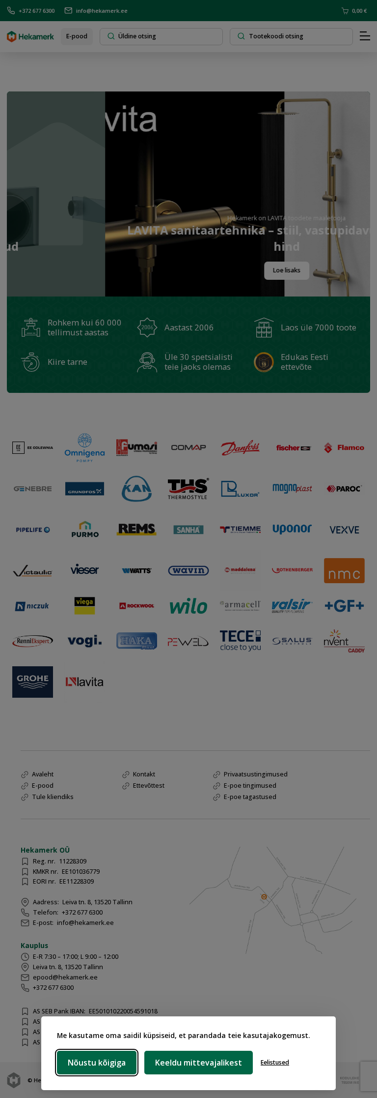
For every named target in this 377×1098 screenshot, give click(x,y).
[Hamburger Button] (365, 36)
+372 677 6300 (36, 10)
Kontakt (144, 774)
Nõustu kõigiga (97, 1062)
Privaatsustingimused (256, 774)
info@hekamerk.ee (102, 10)
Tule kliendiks (53, 797)
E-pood (76, 36)
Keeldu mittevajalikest (198, 1062)
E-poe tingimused (250, 785)
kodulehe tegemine (348, 1079)
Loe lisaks (255, 270)
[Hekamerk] (30, 38)
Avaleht (43, 774)
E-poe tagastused (250, 797)
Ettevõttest (148, 785)
